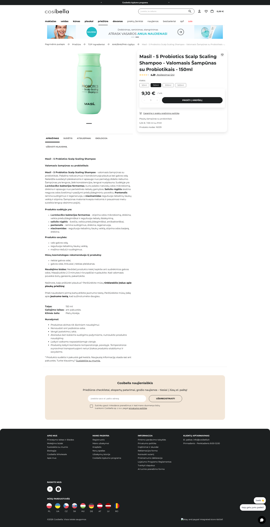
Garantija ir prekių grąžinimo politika (161, 113)
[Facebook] (50, 489)
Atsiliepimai (84, 138)
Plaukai (89, 21)
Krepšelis (97, 447)
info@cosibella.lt (201, 439)
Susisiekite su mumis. (88, 360)
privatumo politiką (138, 408)
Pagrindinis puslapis (55, 44)
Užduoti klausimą (56, 146)
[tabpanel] (135, 32)
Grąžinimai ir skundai (148, 447)
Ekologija (101, 138)
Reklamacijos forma (148, 450)
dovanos (118, 21)
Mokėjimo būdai (55, 443)
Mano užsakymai (101, 443)
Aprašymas (52, 138)
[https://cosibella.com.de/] (100, 506)
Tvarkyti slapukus (146, 465)
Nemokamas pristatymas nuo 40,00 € (135, 3)
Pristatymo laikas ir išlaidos (60, 439)
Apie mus (51, 458)
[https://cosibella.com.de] (91, 506)
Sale (190, 21)
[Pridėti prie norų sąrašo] (222, 55)
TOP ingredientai (96, 44)
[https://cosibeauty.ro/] (117, 506)
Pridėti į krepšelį (192, 100)
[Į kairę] (101, 2)
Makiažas (50, 21)
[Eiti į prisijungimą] (199, 11)
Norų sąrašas (99, 450)
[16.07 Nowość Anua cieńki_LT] (135, 32)
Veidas (64, 21)
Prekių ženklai (135, 21)
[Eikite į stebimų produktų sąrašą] (206, 11)
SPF (182, 21)
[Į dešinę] (169, 2)
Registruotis (99, 439)
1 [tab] (131, 37)
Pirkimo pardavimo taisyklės (152, 439)
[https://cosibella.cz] (66, 506)
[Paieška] (190, 11)
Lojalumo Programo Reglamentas (154, 462)
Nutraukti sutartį (146, 454)
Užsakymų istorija (101, 454)
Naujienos (153, 21)
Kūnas (76, 21)
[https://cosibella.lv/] (108, 506)
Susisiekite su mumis (57, 447)
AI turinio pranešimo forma (151, 469)
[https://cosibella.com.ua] (57, 506)
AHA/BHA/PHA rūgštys (123, 44)
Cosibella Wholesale (57, 454)
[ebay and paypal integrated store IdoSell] (202, 519)
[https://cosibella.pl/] (49, 506)
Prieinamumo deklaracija (150, 458)
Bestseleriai (169, 21)
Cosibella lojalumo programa (107, 458)
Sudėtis (67, 138)
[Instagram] (58, 489)
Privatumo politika (147, 443)
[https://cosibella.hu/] (83, 506)
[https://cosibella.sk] (74, 506)
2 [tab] (136, 37)
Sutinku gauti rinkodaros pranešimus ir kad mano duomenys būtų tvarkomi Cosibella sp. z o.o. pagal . (127, 407)
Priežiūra (103, 21)
